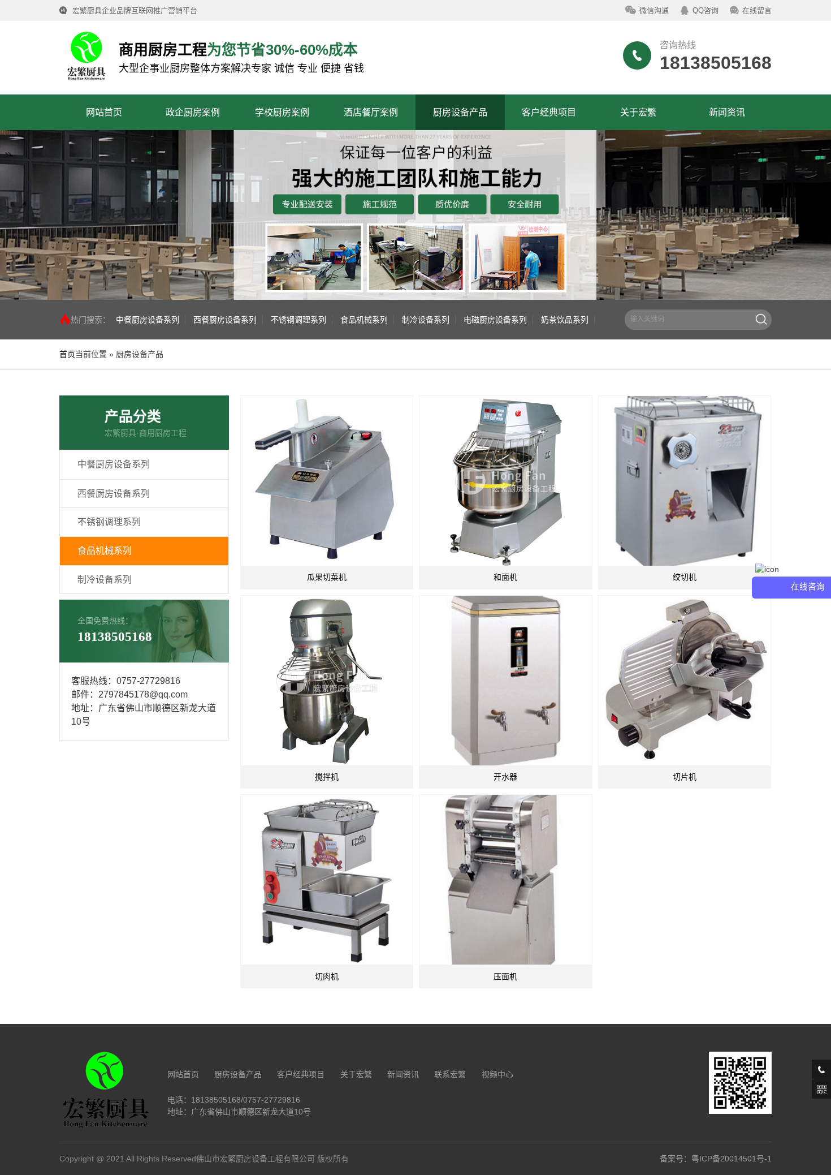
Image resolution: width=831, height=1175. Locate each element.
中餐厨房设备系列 (147, 319)
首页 (67, 354)
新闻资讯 (403, 1074)
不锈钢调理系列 (298, 319)
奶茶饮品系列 (564, 319)
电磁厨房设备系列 (495, 319)
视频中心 (497, 1074)
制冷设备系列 (425, 319)
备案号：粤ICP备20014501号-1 (716, 1158)
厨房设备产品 (238, 1074)
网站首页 (183, 1074)
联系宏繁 (450, 1074)
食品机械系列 (364, 319)
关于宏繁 (356, 1074)
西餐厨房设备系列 (225, 319)
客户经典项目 (300, 1074)
